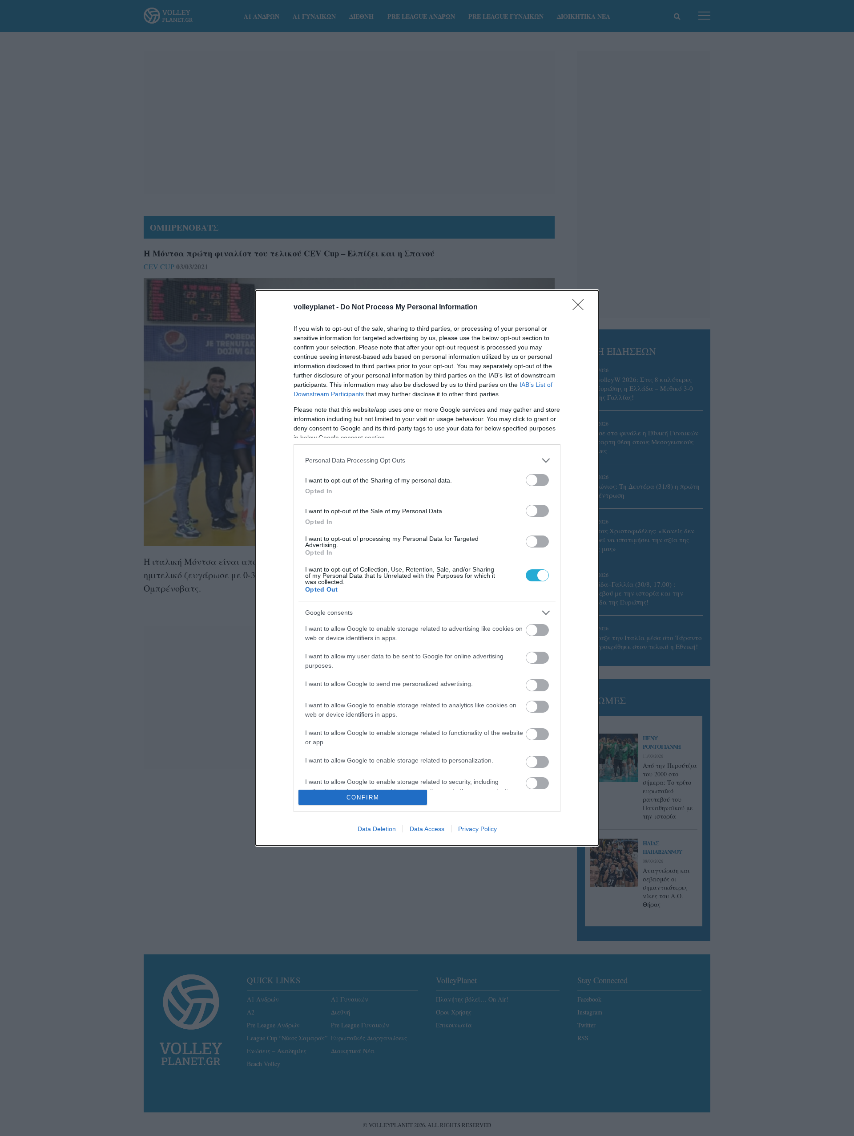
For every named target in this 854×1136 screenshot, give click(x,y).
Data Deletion (377, 828)
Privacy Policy (477, 828)
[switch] (537, 480)
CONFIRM (362, 797)
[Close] (580, 307)
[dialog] (427, 568)
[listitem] (427, 460)
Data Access (427, 828)
